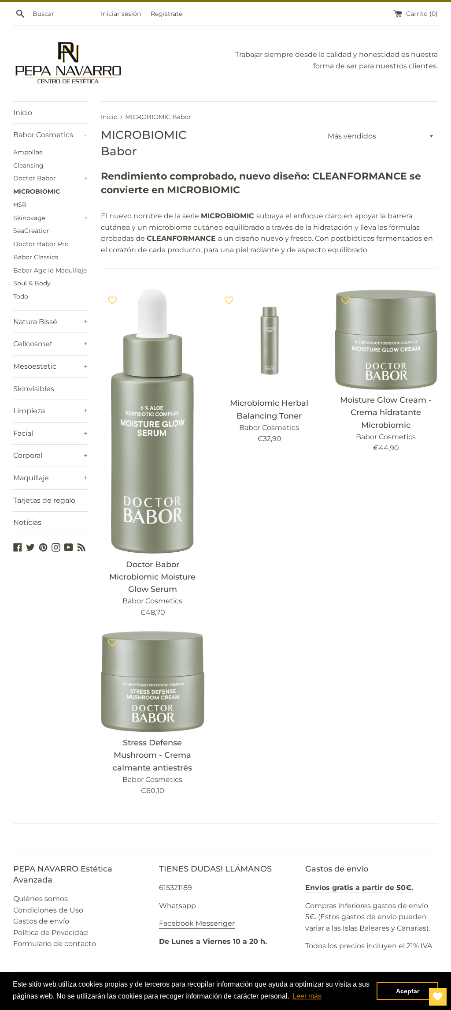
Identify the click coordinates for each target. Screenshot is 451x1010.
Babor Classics (35, 257)
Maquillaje (50, 478)
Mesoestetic (50, 366)
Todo (20, 296)
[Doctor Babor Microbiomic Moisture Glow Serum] (152, 421)
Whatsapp (177, 906)
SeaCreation (32, 230)
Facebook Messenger (197, 923)
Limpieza (50, 411)
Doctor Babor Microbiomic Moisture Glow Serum (152, 577)
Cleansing (28, 165)
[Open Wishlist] (438, 997)
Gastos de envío (41, 921)
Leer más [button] (307, 996)
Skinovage (50, 217)
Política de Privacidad (50, 932)
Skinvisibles (33, 389)
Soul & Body (32, 283)
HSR (19, 204)
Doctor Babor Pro (41, 243)
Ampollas (27, 152)
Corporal (50, 455)
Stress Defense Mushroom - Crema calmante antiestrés (152, 755)
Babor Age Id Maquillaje (50, 270)
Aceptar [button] (407, 991)
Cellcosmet (50, 344)
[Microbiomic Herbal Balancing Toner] (269, 341)
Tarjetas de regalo (44, 500)
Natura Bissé (50, 322)
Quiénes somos (40, 898)
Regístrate (166, 14)
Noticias (27, 522)
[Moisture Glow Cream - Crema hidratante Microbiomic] (386, 339)
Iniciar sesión (121, 14)
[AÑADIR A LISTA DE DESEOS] (112, 300)
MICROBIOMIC (36, 191)
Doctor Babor (50, 178)
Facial (50, 433)
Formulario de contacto (54, 943)
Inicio (22, 112)
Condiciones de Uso (48, 910)
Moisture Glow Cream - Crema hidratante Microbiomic (386, 412)
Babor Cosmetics (50, 135)
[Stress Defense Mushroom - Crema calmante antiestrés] (152, 681)
